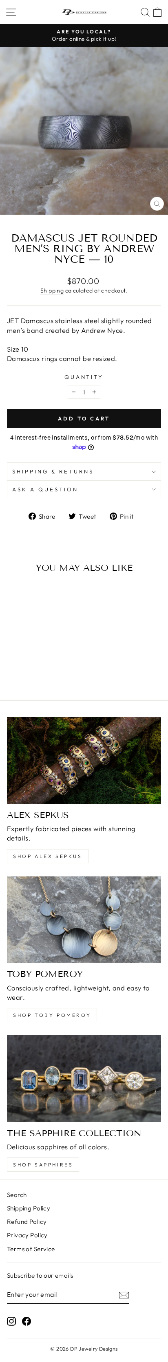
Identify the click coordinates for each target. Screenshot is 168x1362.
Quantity (84, 377)
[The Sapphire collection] (84, 1078)
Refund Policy (26, 1222)
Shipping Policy (28, 1208)
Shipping (52, 290)
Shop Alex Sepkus (47, 856)
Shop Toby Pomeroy (52, 1015)
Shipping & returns (53, 471)
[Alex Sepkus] (84, 760)
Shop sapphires (43, 1165)
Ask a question (45, 489)
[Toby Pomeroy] (84, 919)
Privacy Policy (27, 1235)
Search (17, 1195)
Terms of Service (31, 1249)
